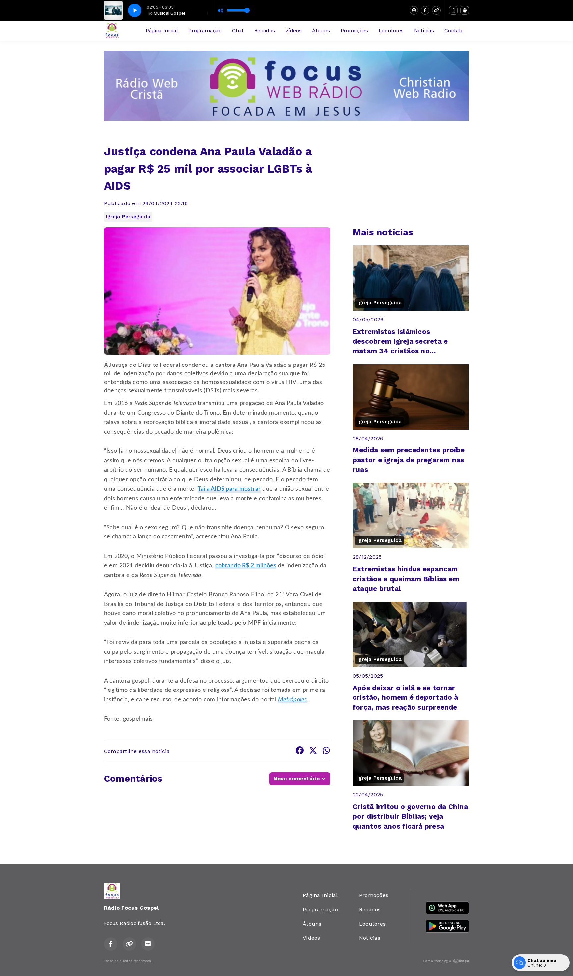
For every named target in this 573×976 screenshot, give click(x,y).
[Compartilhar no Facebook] (300, 751)
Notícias (424, 30)
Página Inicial (162, 30)
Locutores (391, 30)
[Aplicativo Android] (464, 10)
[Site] (436, 10)
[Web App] (453, 10)
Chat (238, 30)
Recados (264, 30)
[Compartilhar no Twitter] (313, 751)
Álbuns (321, 30)
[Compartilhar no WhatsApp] (326, 751)
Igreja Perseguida (128, 217)
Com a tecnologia (437, 961)
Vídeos (293, 30)
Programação (204, 30)
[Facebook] (425, 10)
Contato (454, 30)
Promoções (354, 30)
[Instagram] (414, 10)
